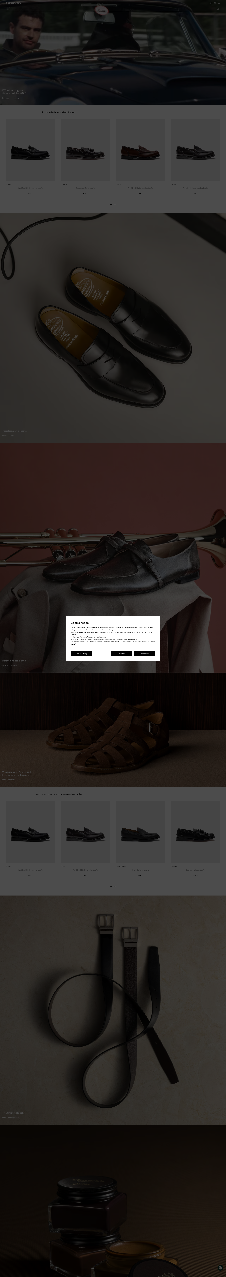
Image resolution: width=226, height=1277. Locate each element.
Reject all (121, 653)
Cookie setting (81, 653)
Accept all (145, 653)
